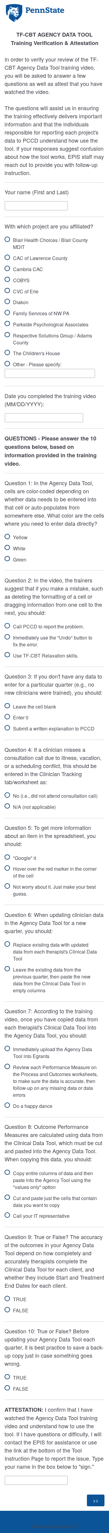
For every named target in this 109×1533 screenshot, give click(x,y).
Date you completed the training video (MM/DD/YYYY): (50, 400)
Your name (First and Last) (37, 192)
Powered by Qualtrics (52, 1526)
